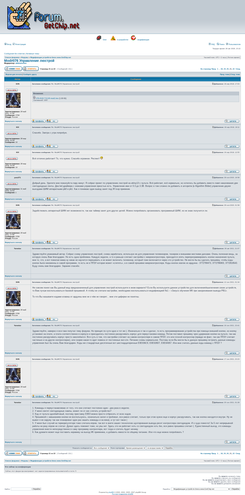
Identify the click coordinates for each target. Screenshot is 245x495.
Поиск (221, 44)
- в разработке (122, 40)
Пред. (214, 69)
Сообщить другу (30, 74)
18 (222, 69)
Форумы (24, 57)
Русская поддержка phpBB (122, 494)
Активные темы (32, 54)
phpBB (111, 492)
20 (228, 69)
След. (238, 69)
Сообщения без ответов (14, 54)
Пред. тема (224, 74)
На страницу (205, 69)
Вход (8, 44)
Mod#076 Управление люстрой (29, 60)
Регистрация (20, 44)
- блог (104, 40)
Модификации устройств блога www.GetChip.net (50, 57)
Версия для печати (14, 74)
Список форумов (12, 57)
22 (234, 69)
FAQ (213, 44)
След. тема (235, 74)
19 (225, 69)
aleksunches (21, 63)
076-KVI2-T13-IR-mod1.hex (47, 98)
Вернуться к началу (13, 121)
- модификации (142, 40)
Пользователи (234, 44)
